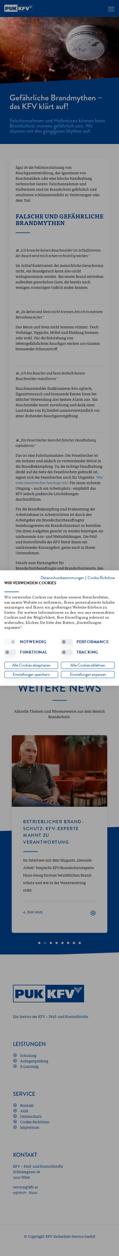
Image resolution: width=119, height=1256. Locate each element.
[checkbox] (10, 642)
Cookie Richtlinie (101, 577)
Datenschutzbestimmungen (62, 577)
